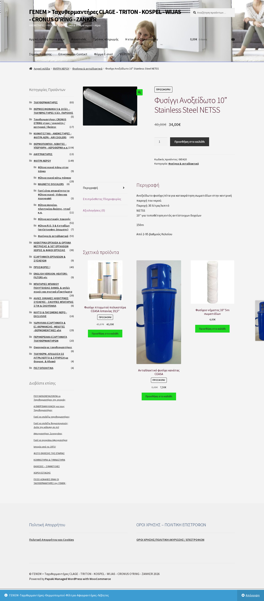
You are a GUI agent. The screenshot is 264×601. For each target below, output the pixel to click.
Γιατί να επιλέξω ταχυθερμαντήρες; (52, 416)
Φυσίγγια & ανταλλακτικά (87, 68)
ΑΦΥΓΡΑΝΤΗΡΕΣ (43, 154)
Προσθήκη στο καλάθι (190, 141)
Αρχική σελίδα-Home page (47, 39)
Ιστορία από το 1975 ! (45, 446)
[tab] (105, 188)
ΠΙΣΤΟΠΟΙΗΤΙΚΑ (43, 368)
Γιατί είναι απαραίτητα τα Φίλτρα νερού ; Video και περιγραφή (53, 194)
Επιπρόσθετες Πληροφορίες (102, 199)
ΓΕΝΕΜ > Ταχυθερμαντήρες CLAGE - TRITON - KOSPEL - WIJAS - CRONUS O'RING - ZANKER (105, 15)
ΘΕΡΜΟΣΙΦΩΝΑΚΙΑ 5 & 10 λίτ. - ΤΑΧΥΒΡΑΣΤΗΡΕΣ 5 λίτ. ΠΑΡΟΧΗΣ (53, 111)
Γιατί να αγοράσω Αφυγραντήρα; (51, 440)
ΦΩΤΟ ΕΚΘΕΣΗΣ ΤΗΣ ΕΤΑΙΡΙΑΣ (49, 453)
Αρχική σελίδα (42, 68)
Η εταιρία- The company (141, 39)
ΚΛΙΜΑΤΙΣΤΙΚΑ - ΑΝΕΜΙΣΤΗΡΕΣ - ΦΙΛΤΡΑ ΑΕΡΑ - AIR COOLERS (53, 135)
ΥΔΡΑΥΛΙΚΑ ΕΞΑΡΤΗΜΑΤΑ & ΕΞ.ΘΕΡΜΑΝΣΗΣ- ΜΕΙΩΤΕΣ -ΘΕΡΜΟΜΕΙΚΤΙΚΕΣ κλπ (50, 326)
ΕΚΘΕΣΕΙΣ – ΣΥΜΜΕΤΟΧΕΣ (47, 466)
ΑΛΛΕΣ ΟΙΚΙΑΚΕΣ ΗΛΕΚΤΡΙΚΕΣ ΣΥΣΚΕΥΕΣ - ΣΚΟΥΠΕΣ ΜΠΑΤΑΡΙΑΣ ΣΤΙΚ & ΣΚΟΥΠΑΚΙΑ (54, 302)
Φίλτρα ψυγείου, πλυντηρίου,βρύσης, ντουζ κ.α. (54, 208)
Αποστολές (78, 39)
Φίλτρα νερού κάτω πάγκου (54, 177)
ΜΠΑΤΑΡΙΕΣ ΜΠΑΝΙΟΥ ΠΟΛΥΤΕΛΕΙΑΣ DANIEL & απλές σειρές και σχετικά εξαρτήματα (53, 287)
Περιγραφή (90, 188)
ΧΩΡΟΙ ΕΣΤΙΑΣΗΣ (42, 472)
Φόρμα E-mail (103, 54)
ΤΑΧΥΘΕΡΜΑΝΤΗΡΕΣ (46, 102)
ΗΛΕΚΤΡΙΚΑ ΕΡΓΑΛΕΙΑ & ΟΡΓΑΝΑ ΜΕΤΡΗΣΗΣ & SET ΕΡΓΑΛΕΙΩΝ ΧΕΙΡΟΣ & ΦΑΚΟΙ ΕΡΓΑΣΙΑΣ (52, 246)
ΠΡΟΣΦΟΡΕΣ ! (42, 267)
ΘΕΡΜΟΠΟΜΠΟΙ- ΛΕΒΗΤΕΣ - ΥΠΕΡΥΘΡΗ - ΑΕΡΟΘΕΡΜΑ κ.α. (51, 145)
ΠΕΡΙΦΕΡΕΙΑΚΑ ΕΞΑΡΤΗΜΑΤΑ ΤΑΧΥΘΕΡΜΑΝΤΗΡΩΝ (50, 338)
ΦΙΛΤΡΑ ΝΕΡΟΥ (61, 68)
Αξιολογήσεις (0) (94, 210)
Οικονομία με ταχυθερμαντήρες (53, 347)
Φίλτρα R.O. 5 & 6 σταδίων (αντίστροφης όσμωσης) (54, 227)
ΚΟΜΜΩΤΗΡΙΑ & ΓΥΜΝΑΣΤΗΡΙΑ (49, 459)
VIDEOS (124, 54)
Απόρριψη (253, 595)
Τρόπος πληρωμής (105, 39)
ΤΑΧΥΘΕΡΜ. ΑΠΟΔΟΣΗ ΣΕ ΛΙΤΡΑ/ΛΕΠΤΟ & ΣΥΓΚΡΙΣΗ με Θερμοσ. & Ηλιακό (51, 357)
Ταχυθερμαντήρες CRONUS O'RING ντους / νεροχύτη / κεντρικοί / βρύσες (50, 123)
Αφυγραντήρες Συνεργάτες (48, 433)
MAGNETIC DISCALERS (51, 184)
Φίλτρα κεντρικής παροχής (54, 219)
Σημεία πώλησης (40, 54)
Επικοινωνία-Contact (72, 54)
